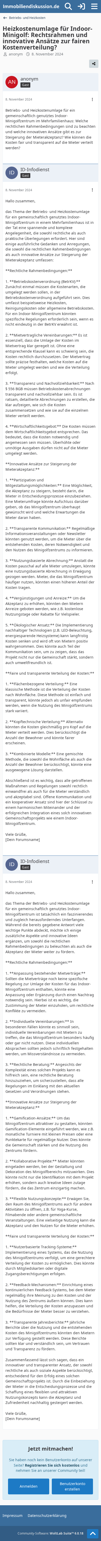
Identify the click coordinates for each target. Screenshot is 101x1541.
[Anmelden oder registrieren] (81, 6)
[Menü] (94, 6)
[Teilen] (93, 64)
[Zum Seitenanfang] (92, 1533)
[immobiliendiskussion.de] (31, 6)
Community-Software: (50, 1533)
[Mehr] (92, 99)
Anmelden (29, 1486)
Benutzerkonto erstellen (72, 1486)
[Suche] (68, 6)
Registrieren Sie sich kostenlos (52, 1465)
